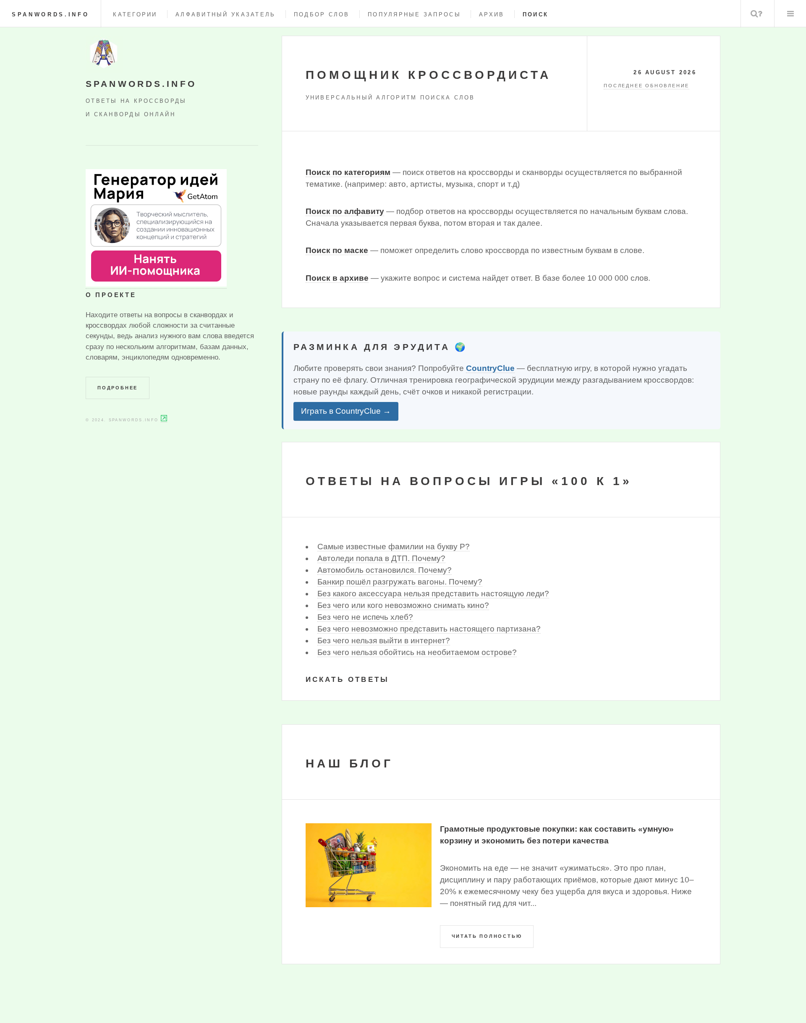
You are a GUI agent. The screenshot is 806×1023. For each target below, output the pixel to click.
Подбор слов (322, 14)
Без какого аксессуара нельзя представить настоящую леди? (433, 593)
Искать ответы (348, 680)
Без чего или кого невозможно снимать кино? (403, 605)
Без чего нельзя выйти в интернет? (383, 640)
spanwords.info (50, 14)
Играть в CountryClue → (346, 411)
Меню (790, 13)
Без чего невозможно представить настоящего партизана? (429, 628)
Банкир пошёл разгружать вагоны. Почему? (399, 581)
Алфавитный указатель (225, 14)
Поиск (756, 13)
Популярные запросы (414, 14)
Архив (491, 14)
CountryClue (490, 368)
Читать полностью (487, 936)
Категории (135, 14)
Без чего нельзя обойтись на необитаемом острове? (417, 652)
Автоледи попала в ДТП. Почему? (381, 558)
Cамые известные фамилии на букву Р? (393, 546)
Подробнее (117, 387)
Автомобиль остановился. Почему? (384, 570)
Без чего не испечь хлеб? (365, 617)
